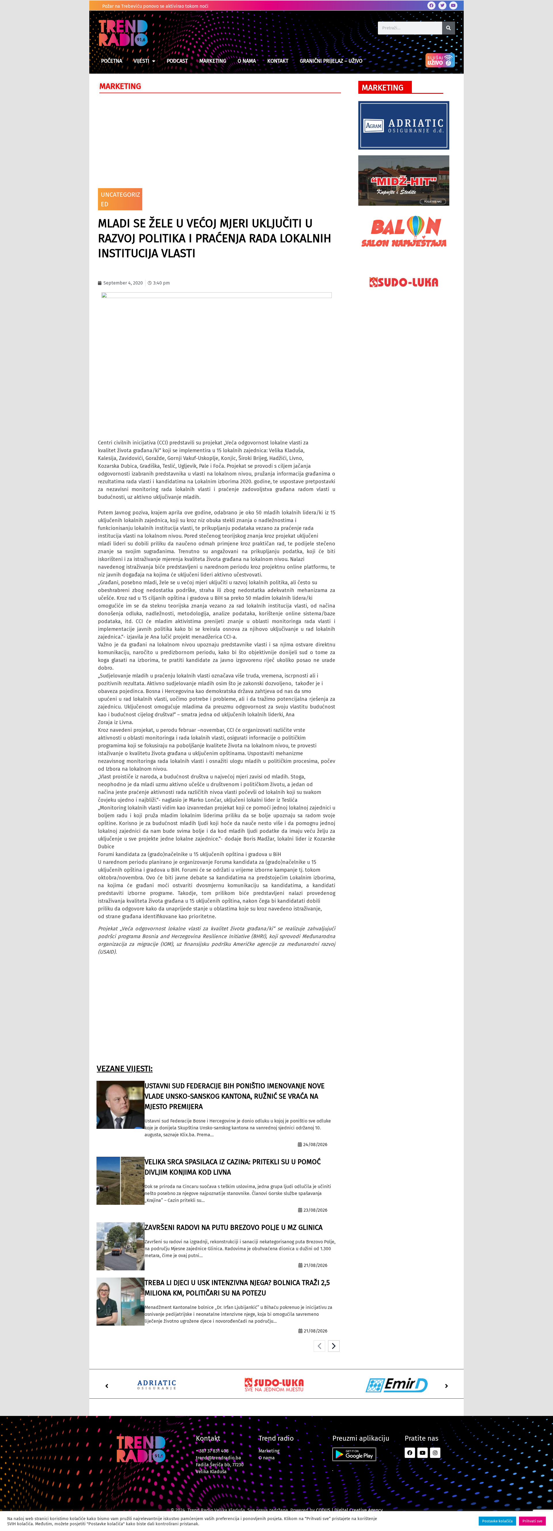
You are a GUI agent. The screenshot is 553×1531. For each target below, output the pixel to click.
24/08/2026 (315, 1144)
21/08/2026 (315, 1265)
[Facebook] (431, 5)
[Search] (448, 28)
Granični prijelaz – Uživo (331, 61)
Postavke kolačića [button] (497, 1521)
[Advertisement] (216, 139)
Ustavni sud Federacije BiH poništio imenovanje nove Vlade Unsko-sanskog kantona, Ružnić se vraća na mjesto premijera (235, 1096)
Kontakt (277, 61)
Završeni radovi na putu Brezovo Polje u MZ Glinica (234, 1227)
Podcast (177, 61)
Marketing (212, 61)
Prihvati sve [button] (532, 1521)
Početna (111, 61)
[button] (106, 1386)
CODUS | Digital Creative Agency (349, 1510)
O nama (247, 61)
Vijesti (141, 61)
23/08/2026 (315, 1210)
